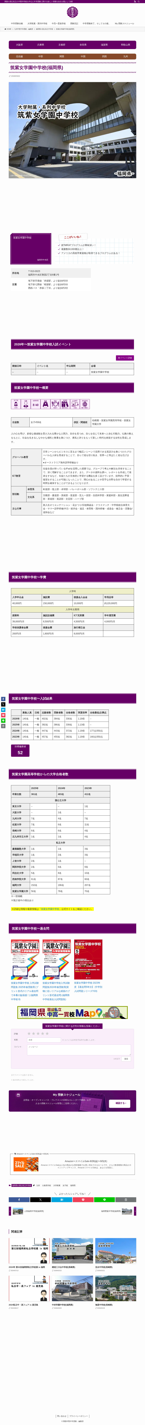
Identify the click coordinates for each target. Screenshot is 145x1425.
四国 (104, 56)
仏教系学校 (46, 1185)
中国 (83, 56)
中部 (40, 56)
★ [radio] (29, 1034)
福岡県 (72, 1185)
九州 (125, 56)
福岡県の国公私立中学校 (21, 1185)
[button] (19, 1199)
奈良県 (83, 45)
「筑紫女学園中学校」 (50, 909)
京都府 (61, 45)
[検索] (138, 1)
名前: (16, 1040)
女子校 (65, 1185)
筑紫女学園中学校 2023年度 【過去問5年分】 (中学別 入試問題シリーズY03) (88, 987)
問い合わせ (61, 1416)
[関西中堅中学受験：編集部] (72, 12)
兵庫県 (40, 45)
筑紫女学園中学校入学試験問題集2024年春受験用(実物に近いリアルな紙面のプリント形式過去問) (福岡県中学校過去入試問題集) (56, 991)
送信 (126, 1059)
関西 (62, 56)
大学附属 (56, 1185)
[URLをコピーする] (125, 1199)
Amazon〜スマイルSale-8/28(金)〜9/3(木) (86, 1161)
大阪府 (19, 45)
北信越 (19, 56)
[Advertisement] (72, 202)
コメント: (18, 1047)
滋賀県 (104, 45)
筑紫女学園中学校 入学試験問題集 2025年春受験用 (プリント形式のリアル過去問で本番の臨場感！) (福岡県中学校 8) (25, 991)
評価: (16, 1034)
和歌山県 (125, 45)
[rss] (135, 1)
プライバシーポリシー (78, 1416)
